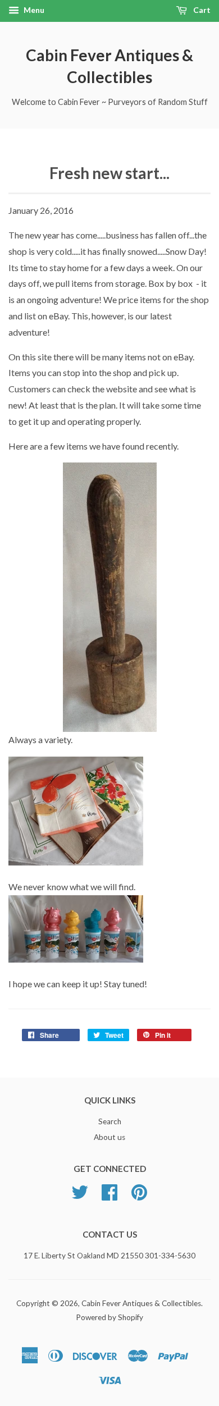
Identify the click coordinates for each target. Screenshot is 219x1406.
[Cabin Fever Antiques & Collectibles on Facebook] (109, 1196)
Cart (201, 10)
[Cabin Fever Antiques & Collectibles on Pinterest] (139, 1196)
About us (109, 1137)
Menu (33, 10)
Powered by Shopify (109, 1317)
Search (109, 1121)
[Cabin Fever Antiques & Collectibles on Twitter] (79, 1196)
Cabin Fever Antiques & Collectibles (109, 65)
